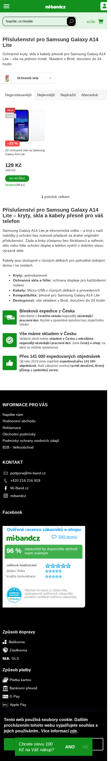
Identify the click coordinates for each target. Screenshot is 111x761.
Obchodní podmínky (19, 434)
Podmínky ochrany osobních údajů (31, 441)
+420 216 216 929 (25, 480)
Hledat (71, 21)
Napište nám (13, 414)
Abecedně (89, 95)
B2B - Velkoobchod (18, 447)
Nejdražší (68, 95)
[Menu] (8, 6)
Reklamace (12, 428)
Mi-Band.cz (19, 488)
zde (73, 731)
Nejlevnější (46, 95)
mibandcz (18, 496)
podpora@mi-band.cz (28, 473)
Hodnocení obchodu (19, 421)
